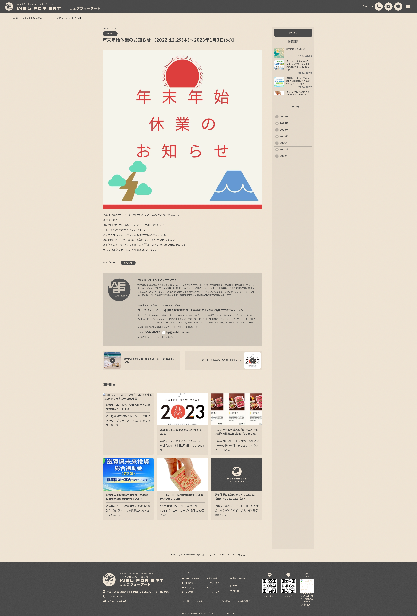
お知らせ (293, 32)
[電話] (379, 7)
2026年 (284, 116)
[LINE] (398, 7)
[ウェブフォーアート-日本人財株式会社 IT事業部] (9, 6)
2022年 (284, 136)
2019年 (284, 156)
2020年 (284, 149)
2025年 (284, 123)
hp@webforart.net (178, 332)
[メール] (389, 7)
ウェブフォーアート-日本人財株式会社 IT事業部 (190, 310)
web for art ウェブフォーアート (207, 613)
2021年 (284, 143)
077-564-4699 (148, 332)
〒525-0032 (138, 591)
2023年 (284, 130)
